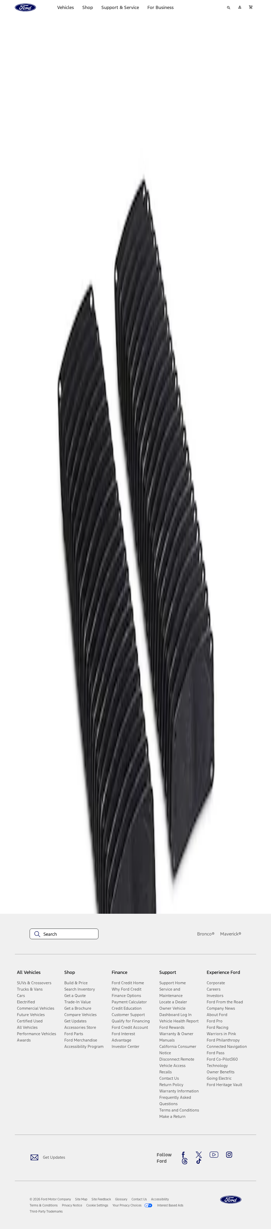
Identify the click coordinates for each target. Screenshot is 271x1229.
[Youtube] (214, 1155)
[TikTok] (199, 1161)
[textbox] (64, 934)
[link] (81, 1199)
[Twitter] (199, 1155)
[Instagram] (229, 1155)
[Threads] (185, 1161)
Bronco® (206, 934)
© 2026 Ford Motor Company (50, 1199)
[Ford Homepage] (230, 1200)
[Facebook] (185, 1155)
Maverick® (230, 934)
